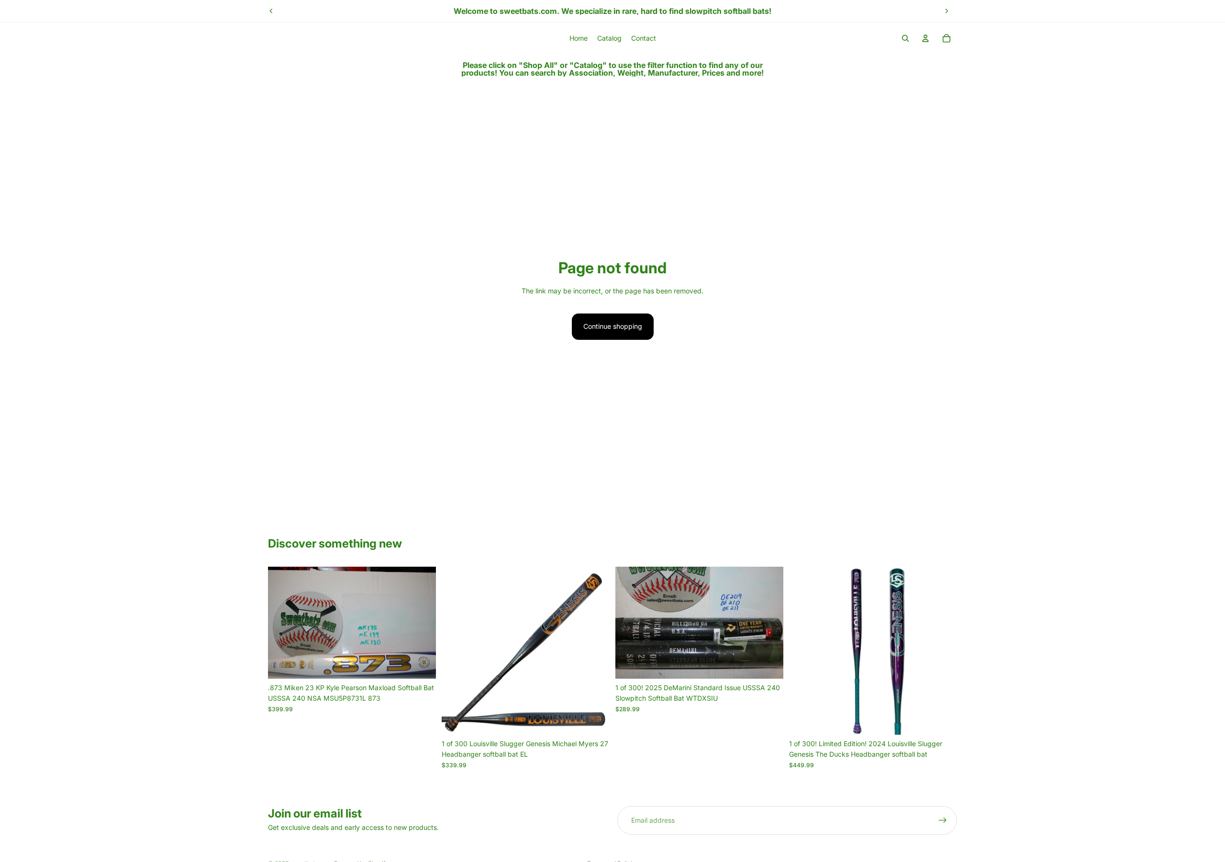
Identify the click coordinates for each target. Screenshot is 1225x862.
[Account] (925, 38)
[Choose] (421, 663)
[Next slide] (946, 11)
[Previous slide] (271, 11)
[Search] (905, 38)
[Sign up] (943, 820)
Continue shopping (612, 326)
